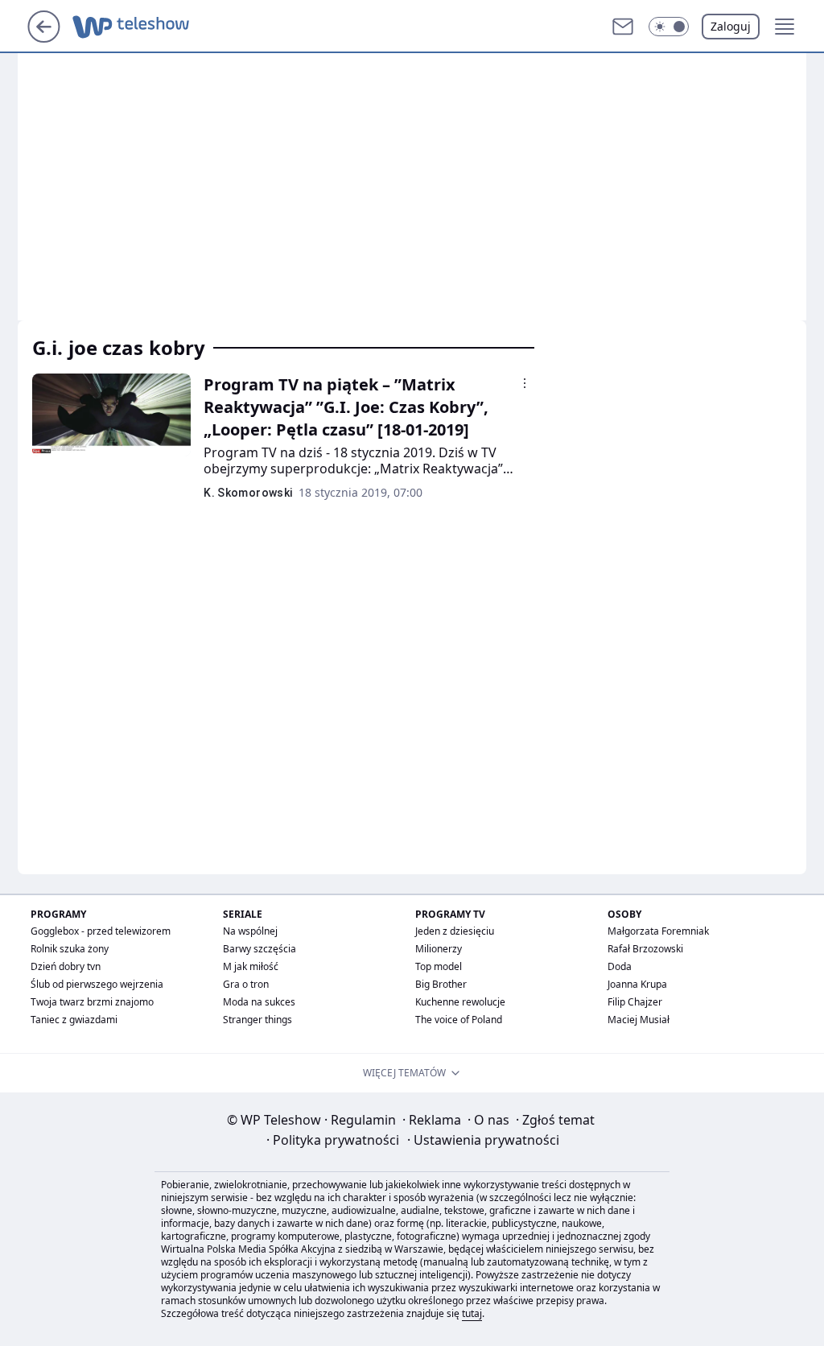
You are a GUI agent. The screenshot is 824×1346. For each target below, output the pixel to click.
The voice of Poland (458, 1019)
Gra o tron (246, 984)
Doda (620, 966)
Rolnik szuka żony (70, 949)
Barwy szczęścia (259, 949)
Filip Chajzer (635, 1002)
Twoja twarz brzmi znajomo (92, 1002)
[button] (669, 26)
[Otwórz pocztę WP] (623, 26)
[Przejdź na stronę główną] (43, 38)
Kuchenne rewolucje (460, 1002)
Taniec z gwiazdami (74, 1019)
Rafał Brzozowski (645, 949)
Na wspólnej (250, 931)
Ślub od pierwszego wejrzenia (97, 984)
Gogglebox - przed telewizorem (101, 931)
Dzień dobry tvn (66, 966)
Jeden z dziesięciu (454, 931)
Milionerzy (438, 949)
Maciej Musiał (639, 1019)
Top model (438, 966)
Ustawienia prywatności (483, 1140)
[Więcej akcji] (524, 383)
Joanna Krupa (637, 984)
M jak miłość (250, 966)
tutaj (472, 1313)
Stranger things (257, 1019)
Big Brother (441, 984)
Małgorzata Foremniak (658, 931)
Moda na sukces (259, 1002)
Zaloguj (731, 26)
